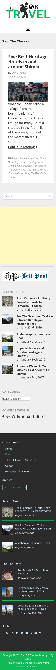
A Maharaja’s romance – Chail (32, 543)
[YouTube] (28, 417)
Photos (9, 454)
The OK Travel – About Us (20, 460)
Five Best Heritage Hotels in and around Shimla (28, 62)
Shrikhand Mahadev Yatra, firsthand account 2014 (33, 589)
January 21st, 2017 (33, 341)
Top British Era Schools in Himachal (33, 572)
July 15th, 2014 (28, 595)
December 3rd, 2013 (31, 577)
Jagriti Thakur (19, 72)
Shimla (43, 158)
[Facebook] (3, 417)
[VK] (38, 417)
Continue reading (21, 147)
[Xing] (42, 417)
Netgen (28, 658)
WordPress (34, 666)
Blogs (14, 158)
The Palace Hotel (36, 169)
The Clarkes (39, 166)
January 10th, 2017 (33, 359)
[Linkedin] (18, 417)
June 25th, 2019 (31, 309)
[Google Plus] (8, 417)
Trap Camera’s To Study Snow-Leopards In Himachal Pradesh (33, 302)
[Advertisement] (28, 235)
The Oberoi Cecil (17, 169)
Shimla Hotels (24, 166)
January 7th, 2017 (32, 377)
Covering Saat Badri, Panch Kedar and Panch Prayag (33, 607)
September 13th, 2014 (31, 613)
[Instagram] (13, 417)
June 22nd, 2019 (31, 327)
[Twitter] (23, 417)
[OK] (33, 417)
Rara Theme (43, 662)
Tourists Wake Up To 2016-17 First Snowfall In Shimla (33, 370)
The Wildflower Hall (18, 173)
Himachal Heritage (28, 158)
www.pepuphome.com (18, 471)
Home (8, 448)
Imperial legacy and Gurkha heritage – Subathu (30, 352)
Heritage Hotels (19, 162)
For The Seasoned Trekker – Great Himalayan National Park (35, 320)
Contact (9, 465)
